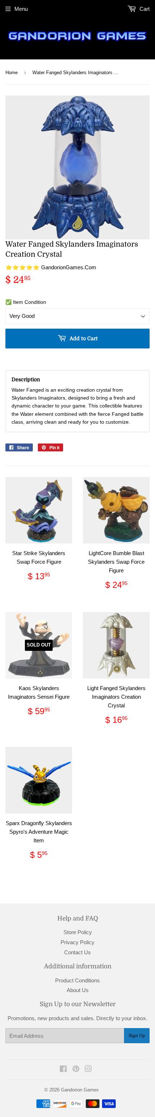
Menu (21, 9)
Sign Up (137, 1035)
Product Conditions (77, 980)
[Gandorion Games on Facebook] (63, 1070)
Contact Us (77, 952)
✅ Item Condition (25, 302)
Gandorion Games (80, 1090)
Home (11, 72)
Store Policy (77, 932)
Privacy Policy (77, 942)
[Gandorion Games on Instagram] (88, 1070)
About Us (78, 990)
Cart (144, 9)
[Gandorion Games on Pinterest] (76, 1070)
